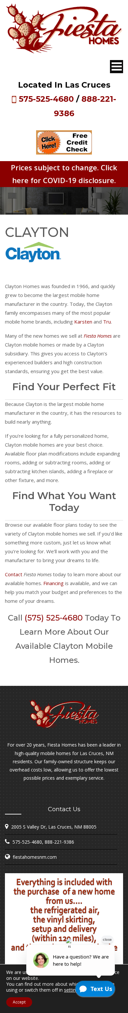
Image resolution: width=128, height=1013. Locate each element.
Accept (19, 1002)
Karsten (83, 321)
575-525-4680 (46, 99)
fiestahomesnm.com (35, 857)
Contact (13, 574)
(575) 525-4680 (54, 618)
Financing (53, 583)
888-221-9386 (59, 842)
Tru (107, 321)
